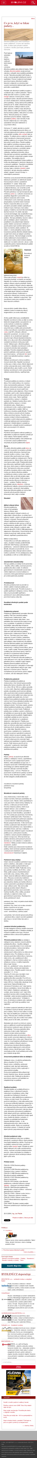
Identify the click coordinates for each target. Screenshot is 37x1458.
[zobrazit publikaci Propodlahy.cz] (11, 1235)
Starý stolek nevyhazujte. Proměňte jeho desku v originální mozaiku (17, 1411)
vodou (6, 332)
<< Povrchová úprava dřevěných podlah (12, 1250)
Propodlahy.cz (8, 1230)
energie (6, 96)
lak (26, 354)
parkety (11, 756)
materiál (19, 277)
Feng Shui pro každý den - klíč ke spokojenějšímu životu (17, 1416)
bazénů (15, 1146)
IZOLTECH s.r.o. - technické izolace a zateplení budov (16, 1280)
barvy (28, 448)
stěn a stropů (23, 134)
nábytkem (20, 484)
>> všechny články (28, 1425)
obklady (6, 1185)
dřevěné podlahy (15, 71)
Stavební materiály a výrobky (10, 1260)
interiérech (7, 843)
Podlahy (23, 1258)
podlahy (13, 119)
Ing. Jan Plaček (17, 1213)
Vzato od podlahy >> (30, 1252)
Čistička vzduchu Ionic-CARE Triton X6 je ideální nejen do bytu (17, 1406)
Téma (21, 1260)
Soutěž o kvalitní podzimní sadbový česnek (16, 1402)
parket (12, 194)
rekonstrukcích (9, 853)
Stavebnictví (30, 1258)
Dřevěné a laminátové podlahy (10, 1258)
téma (33, 18)
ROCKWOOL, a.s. (7, 1341)
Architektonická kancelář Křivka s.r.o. (13, 1313)
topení (28, 442)
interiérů (23, 168)
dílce (28, 1035)
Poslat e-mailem (18, 1217)
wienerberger (5, 1293)
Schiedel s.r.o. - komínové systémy (12, 1325)
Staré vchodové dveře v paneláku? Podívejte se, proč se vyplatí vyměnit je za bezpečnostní (17, 1421)
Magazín (7, 1397)
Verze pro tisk (28, 1217)
